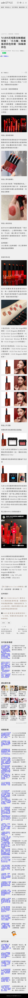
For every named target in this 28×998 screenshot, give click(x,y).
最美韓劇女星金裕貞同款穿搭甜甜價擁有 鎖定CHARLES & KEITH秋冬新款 (19, 753)
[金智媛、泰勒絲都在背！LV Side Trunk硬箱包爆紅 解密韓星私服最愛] (6, 876)
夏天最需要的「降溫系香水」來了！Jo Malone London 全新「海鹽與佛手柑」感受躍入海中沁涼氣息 (19, 674)
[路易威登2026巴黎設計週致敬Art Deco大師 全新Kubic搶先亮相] (6, 818)
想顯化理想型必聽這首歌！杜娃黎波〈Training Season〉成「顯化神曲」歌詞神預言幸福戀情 (19, 836)
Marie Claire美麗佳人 (16, 586)
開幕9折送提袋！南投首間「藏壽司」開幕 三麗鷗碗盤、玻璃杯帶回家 (19, 927)
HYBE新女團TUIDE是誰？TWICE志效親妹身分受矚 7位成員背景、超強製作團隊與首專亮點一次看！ (19, 795)
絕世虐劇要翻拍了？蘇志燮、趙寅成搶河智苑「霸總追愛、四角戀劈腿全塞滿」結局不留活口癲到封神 (19, 770)
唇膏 (9, 622)
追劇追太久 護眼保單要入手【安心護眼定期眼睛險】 (4, 718)
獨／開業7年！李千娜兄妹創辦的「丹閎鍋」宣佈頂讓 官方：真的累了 (19, 777)
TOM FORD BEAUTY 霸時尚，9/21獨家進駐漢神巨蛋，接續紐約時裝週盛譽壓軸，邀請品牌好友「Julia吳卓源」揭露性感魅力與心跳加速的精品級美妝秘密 (14, 603)
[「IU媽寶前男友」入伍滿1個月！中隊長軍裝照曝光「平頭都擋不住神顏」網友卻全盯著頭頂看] (6, 810)
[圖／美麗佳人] (14, 63)
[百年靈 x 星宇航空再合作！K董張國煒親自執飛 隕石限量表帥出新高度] (6, 893)
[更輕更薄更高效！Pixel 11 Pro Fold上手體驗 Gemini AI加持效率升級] (6, 859)
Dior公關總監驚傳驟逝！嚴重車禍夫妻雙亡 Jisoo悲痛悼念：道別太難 (20, 956)
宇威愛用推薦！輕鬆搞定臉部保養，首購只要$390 (22, 706)
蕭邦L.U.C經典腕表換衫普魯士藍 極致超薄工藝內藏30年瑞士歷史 (19, 901)
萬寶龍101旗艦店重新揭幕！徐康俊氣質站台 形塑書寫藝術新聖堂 (19, 884)
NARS (3, 622)
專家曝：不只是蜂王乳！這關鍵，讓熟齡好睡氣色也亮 (4, 693)
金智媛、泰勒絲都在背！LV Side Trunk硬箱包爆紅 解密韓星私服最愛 (19, 877)
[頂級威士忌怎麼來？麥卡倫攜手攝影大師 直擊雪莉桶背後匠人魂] (6, 743)
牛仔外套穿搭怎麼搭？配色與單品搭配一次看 (19, 784)
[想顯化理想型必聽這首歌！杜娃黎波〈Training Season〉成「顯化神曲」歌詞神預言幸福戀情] (6, 835)
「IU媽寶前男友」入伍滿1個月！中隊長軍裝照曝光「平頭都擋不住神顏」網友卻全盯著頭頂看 (19, 812)
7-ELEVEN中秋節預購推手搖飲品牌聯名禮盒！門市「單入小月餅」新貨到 (19, 736)
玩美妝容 (17, 33)
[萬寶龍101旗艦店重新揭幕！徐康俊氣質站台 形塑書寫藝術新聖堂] (6, 884)
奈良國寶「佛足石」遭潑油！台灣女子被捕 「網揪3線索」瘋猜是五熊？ (19, 948)
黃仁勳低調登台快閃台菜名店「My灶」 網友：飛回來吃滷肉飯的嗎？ (19, 869)
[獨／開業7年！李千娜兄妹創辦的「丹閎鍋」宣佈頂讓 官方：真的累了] (6, 777)
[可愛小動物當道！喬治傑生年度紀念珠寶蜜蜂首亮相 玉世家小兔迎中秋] (6, 909)
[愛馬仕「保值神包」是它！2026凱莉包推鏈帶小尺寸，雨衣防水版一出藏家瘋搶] (6, 826)
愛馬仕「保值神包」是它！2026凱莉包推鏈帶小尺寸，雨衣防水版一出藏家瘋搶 (19, 827)
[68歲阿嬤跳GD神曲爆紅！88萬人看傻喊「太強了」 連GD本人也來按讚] (6, 963)
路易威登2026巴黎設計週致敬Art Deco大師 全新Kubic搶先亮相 (19, 818)
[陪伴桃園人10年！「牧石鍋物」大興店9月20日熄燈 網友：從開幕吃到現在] (6, 801)
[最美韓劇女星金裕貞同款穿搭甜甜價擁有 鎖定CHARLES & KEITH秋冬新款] (6, 752)
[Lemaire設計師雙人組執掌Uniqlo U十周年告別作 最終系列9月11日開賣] (6, 917)
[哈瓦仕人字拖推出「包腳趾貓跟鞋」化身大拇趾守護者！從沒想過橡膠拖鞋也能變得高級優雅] (6, 851)
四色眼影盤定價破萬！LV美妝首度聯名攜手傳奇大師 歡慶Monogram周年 (19, 657)
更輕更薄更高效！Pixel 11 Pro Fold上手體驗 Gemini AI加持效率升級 (19, 860)
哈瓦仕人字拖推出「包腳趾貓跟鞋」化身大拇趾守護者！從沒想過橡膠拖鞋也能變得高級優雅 (19, 853)
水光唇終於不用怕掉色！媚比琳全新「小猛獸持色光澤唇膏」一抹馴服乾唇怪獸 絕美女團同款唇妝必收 (19, 650)
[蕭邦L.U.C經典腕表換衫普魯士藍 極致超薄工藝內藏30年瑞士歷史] (6, 901)
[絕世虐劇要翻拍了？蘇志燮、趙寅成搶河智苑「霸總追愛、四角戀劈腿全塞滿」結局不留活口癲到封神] (6, 768)
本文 (4, 586)
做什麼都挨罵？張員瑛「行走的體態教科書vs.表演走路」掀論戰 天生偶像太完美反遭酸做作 (22, 718)
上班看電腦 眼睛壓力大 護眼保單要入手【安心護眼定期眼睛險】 (4, 706)
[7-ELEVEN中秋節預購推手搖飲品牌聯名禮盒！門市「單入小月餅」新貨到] (6, 735)
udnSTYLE (4, 33)
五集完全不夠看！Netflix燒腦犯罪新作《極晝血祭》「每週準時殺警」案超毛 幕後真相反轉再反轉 (19, 762)
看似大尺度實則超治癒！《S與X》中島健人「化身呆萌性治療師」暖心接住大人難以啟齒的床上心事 (14, 693)
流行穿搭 (15, 7)
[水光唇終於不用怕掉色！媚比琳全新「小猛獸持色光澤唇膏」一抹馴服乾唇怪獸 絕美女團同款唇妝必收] (6, 648)
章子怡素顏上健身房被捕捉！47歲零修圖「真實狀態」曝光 (19, 980)
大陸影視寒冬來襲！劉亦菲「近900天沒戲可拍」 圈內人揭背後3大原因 (19, 989)
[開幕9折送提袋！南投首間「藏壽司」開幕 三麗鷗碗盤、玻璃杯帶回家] (6, 926)
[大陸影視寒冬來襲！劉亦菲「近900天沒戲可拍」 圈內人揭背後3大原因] (6, 988)
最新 (2, 7)
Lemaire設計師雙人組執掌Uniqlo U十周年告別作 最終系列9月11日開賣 (19, 918)
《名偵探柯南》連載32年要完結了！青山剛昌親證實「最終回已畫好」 (19, 973)
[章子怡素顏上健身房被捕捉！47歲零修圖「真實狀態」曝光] (6, 980)
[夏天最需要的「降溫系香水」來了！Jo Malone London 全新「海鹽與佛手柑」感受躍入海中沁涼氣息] (6, 673)
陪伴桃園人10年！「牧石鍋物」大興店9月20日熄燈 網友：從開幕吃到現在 (19, 802)
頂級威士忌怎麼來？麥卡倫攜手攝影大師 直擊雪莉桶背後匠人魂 (19, 743)
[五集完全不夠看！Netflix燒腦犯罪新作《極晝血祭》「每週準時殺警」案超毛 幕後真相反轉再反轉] (6, 760)
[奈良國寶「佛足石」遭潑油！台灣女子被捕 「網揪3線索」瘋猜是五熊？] (6, 947)
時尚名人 (8, 7)
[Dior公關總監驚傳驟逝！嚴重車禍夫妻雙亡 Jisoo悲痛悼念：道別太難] (6, 955)
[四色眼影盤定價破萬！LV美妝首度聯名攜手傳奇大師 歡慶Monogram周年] (6, 656)
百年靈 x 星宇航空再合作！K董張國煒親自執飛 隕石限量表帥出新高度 (19, 894)
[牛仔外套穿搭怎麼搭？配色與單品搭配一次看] (6, 785)
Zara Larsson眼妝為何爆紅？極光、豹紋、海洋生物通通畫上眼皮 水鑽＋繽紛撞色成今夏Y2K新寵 (19, 666)
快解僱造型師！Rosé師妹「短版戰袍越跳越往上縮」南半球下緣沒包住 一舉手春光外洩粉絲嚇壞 (19, 845)
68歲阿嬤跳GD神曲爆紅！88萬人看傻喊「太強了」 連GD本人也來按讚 (19, 964)
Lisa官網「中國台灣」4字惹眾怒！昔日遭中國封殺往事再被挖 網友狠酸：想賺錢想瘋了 (14, 718)
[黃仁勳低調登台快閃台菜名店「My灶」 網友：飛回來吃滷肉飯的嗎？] (6, 868)
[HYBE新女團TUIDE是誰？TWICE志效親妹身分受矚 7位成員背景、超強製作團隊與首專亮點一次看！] (6, 793)
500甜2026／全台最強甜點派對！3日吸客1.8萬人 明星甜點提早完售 (14, 706)
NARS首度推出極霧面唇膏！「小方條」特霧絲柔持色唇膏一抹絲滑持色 (14, 616)
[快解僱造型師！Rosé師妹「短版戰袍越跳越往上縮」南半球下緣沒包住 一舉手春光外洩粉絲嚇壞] (6, 843)
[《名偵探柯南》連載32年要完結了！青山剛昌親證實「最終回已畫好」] (6, 972)
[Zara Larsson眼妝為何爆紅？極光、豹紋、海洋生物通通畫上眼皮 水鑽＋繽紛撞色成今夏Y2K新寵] (6, 664)
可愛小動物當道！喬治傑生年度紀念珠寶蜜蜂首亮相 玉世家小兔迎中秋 (19, 910)
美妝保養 (22, 7)
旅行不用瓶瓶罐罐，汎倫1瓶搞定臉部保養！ (23, 693)
